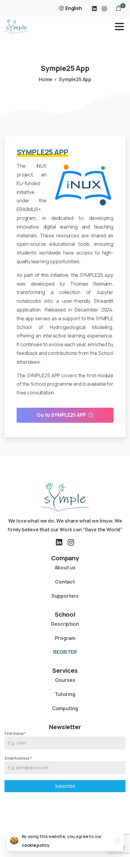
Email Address (18, 758)
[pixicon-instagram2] (71, 542)
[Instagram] (104, 8)
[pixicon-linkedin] (59, 542)
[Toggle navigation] (119, 26)
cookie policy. (36, 845)
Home (45, 79)
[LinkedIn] (94, 8)
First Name (15, 733)
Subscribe (65, 786)
